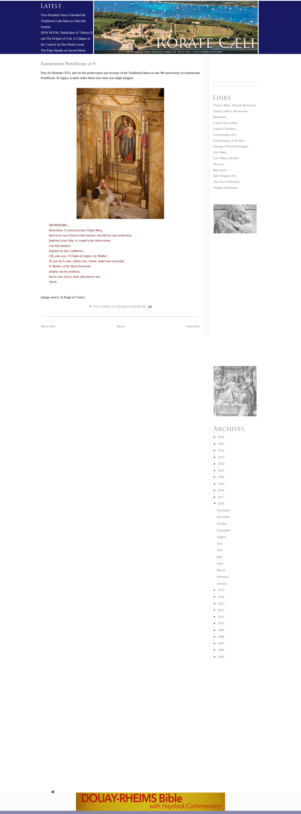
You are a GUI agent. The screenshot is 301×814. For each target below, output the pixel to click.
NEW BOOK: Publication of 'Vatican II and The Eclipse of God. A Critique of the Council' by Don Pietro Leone (66, 38)
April (220, 563)
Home (121, 326)
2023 (221, 457)
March (221, 570)
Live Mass (219, 152)
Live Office (220, 158)
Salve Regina (221, 175)
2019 (221, 483)
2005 (221, 656)
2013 (221, 603)
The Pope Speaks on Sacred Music (63, 50)
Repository (220, 170)
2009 (221, 630)
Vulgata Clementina (225, 187)
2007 (221, 643)
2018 (221, 490)
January (222, 583)
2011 (221, 616)
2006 (221, 650)
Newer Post (48, 326)
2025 (221, 443)
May (220, 557)
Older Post (193, 326)
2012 (221, 610)
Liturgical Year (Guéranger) (230, 146)
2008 (221, 636)
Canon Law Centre (225, 122)
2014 (221, 596)
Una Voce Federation (226, 181)
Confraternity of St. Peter (229, 140)
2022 (221, 463)
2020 (221, 477)
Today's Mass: (234, 105)
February (222, 576)
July (219, 543)
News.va (218, 164)
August (221, 537)
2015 (221, 590)
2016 (221, 503)
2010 (221, 623)
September (223, 530)
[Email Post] (149, 306)
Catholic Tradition (224, 128)
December (223, 510)
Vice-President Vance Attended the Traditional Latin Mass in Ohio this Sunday (63, 21)
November (223, 516)
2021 (221, 470)
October (222, 523)
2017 (221, 497)
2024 (221, 450)
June (220, 550)
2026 (221, 437)
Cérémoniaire (221, 134)
